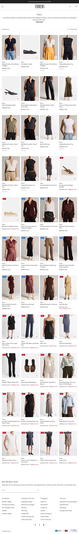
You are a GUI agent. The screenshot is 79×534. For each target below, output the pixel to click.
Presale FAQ (25, 513)
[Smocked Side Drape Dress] (49, 168)
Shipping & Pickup (26, 502)
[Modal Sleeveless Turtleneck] (49, 287)
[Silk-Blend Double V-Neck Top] (11, 127)
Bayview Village (6, 502)
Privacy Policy (44, 516)
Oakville (4, 510)
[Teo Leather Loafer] (30, 47)
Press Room (44, 505)
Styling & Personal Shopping (68, 502)
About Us (43, 502)
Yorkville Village (6, 513)
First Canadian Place (8, 507)
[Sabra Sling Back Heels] (11, 88)
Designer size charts (66, 510)
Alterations (63, 507)
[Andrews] (39, 6)
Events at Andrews (46, 513)
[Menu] (4, 6)
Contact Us (43, 507)
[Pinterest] (44, 525)
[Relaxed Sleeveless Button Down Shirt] (30, 88)
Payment (24, 507)
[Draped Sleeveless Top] (68, 47)
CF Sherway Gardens (8, 505)
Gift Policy (24, 510)
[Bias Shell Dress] (49, 127)
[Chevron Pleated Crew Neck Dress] (68, 88)
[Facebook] (39, 525)
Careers (42, 510)
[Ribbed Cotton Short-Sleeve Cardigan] (11, 47)
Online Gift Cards (26, 519)
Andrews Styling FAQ (27, 516)
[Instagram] (35, 525)
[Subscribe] (36, 490)
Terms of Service (45, 519)
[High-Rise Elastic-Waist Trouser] (49, 88)
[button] (70, 6)
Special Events (64, 505)
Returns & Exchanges (27, 505)
